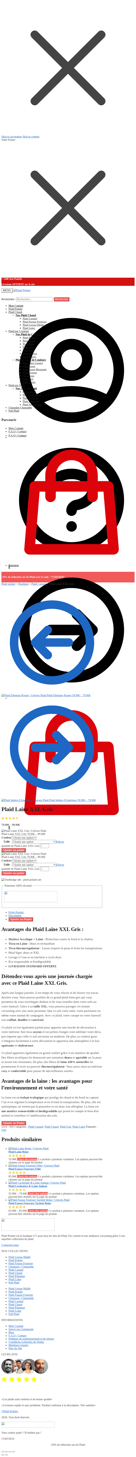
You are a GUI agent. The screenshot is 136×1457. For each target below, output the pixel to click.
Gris (3, 1129)
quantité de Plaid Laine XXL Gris (20, 845)
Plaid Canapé (38, 583)
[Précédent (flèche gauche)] (2, 1454)
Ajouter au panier (13, 850)
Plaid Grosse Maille (19, 1257)
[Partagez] (6, 1451)
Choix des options (27, 1159)
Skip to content (30, 136)
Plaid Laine (78, 1126)
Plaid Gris (65, 1126)
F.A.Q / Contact (17, 431)
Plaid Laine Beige (18, 1151)
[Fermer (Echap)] (2, 1451)
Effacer (60, 841)
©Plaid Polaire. (9, 1411)
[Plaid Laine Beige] (28, 1148)
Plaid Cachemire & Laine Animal (27, 1186)
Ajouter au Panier (21, 919)
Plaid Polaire (15, 1260)
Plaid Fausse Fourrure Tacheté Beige (29, 1203)
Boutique (23, 583)
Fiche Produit (16, 912)
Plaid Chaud (51, 1126)
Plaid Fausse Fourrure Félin (24, 1168)
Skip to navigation (11, 136)
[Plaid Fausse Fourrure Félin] (33, 1165)
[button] (10, 818)
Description (14, 915)
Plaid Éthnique (16, 1276)
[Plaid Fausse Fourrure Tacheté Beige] (39, 1199)
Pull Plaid (13, 1282)
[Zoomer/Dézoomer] (13, 1451)
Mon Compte (15, 305)
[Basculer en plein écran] (9, 1451)
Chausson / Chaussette (21, 1266)
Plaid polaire (8, 583)
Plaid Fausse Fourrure (20, 1263)
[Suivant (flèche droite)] (6, 1454)
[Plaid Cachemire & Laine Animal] (37, 1182)
